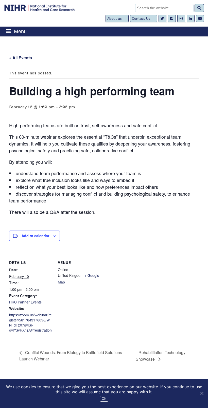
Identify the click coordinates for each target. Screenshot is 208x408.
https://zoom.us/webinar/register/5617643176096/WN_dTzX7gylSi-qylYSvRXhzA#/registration (30, 322)
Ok (104, 399)
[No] (201, 393)
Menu (20, 31)
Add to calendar (35, 235)
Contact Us (141, 18)
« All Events (20, 57)
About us (114, 18)
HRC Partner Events (25, 301)
